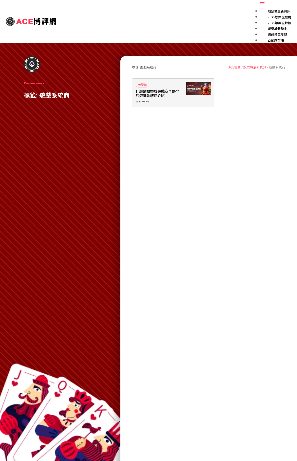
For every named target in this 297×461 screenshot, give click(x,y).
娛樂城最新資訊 (254, 67)
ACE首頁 (235, 67)
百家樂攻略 (276, 40)
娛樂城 (142, 85)
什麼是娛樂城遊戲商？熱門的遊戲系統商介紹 (157, 93)
